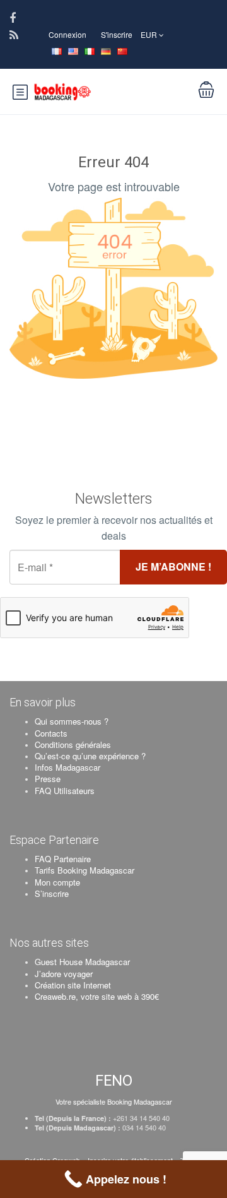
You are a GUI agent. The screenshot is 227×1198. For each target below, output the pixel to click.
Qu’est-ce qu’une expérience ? (90, 756)
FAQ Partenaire (63, 859)
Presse (48, 779)
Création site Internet (73, 985)
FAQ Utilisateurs (65, 791)
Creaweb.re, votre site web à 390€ (97, 996)
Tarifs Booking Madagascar (84, 870)
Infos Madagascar (67, 767)
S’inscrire (52, 893)
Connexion (67, 34)
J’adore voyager (64, 974)
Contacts (51, 733)
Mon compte (57, 882)
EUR (150, 34)
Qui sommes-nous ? (71, 721)
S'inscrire (116, 34)
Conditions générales (73, 744)
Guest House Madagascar (82, 962)
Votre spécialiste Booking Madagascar (113, 1101)
